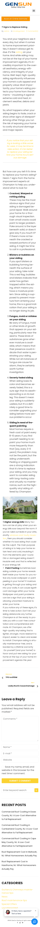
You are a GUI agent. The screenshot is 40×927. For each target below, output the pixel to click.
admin (6, 31)
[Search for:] (17, 790)
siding (19, 52)
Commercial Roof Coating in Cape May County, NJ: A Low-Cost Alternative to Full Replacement (19, 842)
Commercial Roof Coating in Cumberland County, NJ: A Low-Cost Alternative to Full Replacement (20, 829)
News (4, 896)
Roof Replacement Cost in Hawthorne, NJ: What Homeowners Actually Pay (19, 865)
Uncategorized (18, 31)
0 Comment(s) (32, 31)
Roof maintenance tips (14, 900)
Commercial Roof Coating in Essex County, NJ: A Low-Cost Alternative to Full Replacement (19, 815)
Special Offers (9, 904)
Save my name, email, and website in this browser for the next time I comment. (18, 770)
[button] (34, 10)
